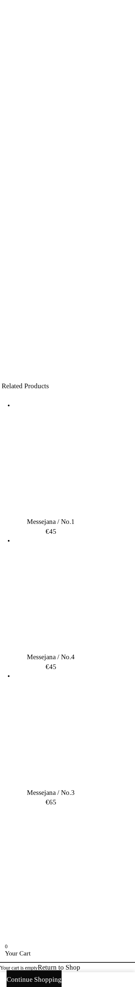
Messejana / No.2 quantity (29, 281)
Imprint (108, 843)
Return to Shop (59, 967)
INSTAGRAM (37, 853)
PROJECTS (104, 825)
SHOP (63, 843)
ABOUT (23, 843)
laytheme (35, 925)
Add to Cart (67, 304)
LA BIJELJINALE (56, 862)
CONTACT (30, 834)
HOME (20, 825)
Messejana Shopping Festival (52, 340)
